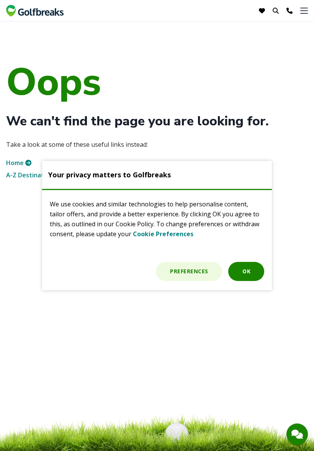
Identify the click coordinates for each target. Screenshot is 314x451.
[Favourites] (263, 11)
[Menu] (304, 10)
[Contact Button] (297, 434)
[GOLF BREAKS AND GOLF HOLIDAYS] (35, 10)
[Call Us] (289, 11)
